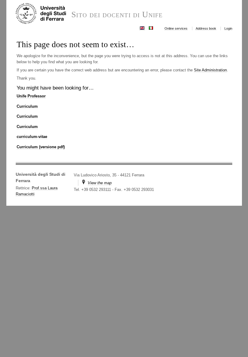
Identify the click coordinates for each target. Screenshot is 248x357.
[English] (142, 27)
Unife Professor (31, 96)
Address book (206, 28)
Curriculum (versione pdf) (41, 147)
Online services (176, 28)
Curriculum (27, 106)
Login (228, 28)
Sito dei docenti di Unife (117, 15)
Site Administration (210, 70)
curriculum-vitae (32, 136)
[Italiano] (151, 27)
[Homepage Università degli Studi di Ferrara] (43, 14)
